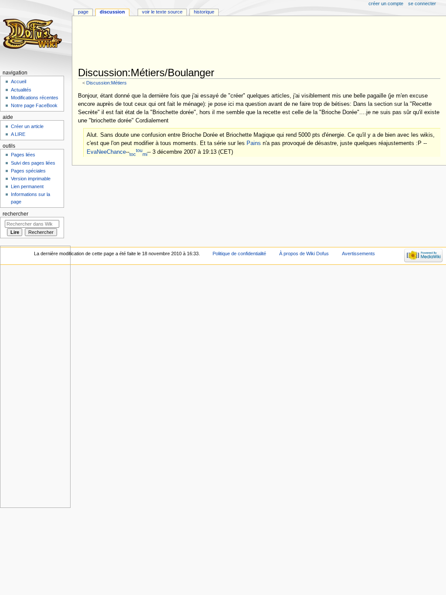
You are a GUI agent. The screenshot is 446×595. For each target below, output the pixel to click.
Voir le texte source (162, 11)
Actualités (21, 89)
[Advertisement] (236, 42)
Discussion (112, 11)
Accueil (18, 81)
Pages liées (23, 154)
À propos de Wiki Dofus (304, 253)
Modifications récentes (34, 97)
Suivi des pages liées (33, 163)
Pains (254, 143)
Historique (204, 11)
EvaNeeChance (106, 152)
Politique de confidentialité (239, 253)
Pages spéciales (28, 170)
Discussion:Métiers (106, 82)
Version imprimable (31, 178)
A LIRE (18, 134)
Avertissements (358, 253)
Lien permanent (27, 186)
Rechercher (15, 213)
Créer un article (27, 126)
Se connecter (422, 3)
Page (83, 11)
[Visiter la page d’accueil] (34, 34)
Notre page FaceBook (34, 105)
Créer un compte (385, 3)
